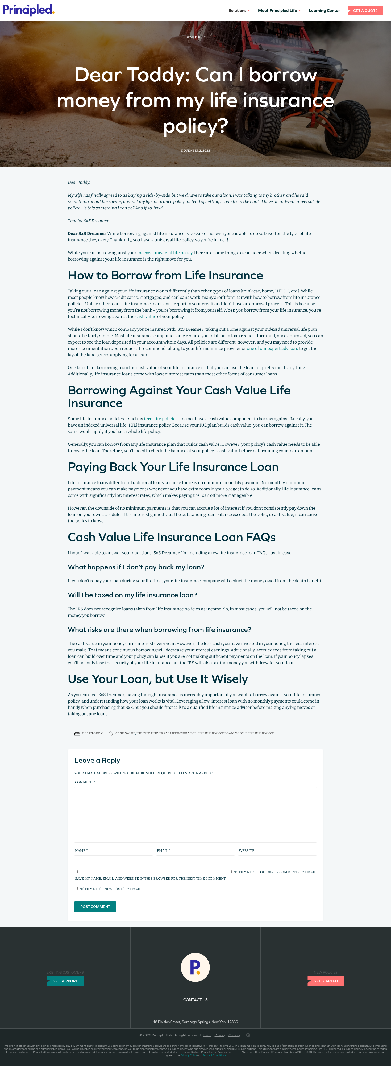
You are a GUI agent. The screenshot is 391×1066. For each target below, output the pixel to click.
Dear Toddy (195, 37)
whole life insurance (254, 733)
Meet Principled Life (277, 10)
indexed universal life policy (164, 252)
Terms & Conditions (214, 1055)
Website (246, 851)
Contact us (195, 999)
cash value (145, 316)
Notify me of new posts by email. (110, 889)
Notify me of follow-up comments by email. (275, 872)
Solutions (237, 10)
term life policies (161, 418)
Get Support (65, 981)
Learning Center (324, 10)
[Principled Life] (25, 10)
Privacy (220, 1035)
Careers (234, 1035)
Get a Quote (365, 11)
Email (163, 851)
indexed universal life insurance (166, 733)
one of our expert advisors (272, 348)
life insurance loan (216, 733)
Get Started (326, 981)
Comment (85, 782)
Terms (207, 1035)
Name (81, 851)
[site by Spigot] (248, 1035)
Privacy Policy (189, 1055)
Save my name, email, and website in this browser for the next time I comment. (151, 879)
